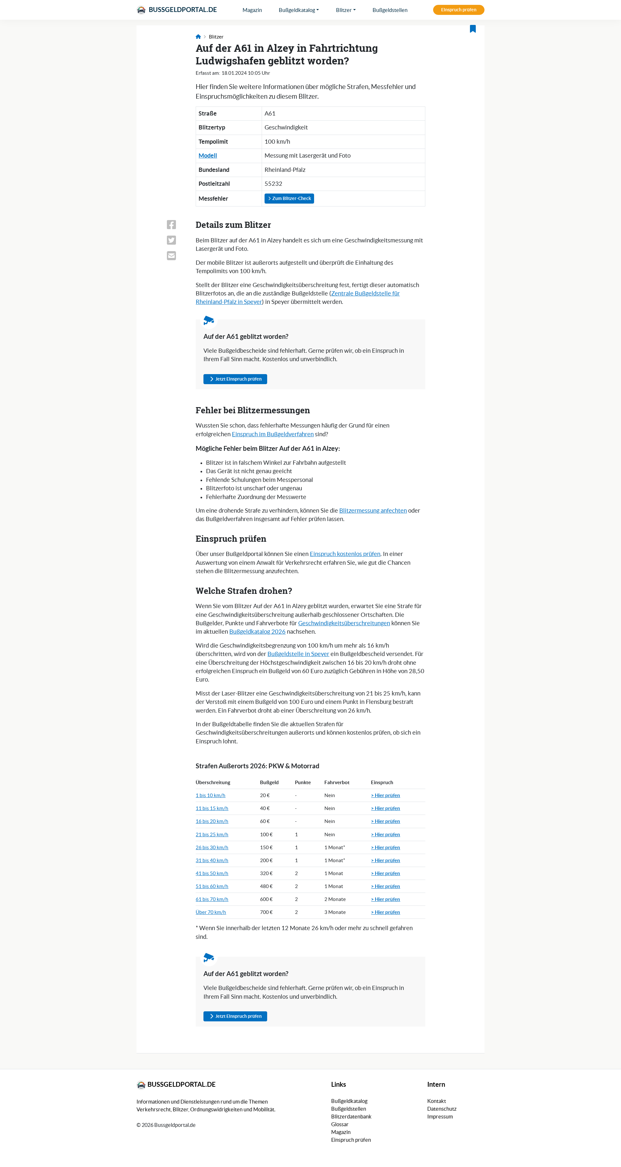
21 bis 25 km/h (212, 834)
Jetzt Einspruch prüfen (238, 379)
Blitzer (344, 10)
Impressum (440, 1116)
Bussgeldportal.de (182, 9)
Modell (208, 155)
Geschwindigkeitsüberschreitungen (344, 623)
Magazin (252, 10)
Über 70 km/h (211, 912)
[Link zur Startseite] (198, 36)
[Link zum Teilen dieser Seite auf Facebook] (177, 224)
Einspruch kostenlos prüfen (345, 554)
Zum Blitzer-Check (291, 198)
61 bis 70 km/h (212, 899)
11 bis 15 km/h (212, 808)
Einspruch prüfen (458, 9)
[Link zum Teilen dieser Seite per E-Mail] (177, 255)
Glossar (340, 1124)
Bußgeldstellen (390, 10)
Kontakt (436, 1101)
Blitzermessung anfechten (373, 510)
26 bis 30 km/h (212, 847)
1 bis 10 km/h (210, 795)
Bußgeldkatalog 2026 (257, 631)
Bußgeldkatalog (297, 10)
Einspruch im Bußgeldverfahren (273, 434)
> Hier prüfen (385, 795)
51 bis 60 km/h (212, 886)
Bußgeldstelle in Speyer (298, 654)
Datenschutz (442, 1109)
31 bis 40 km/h (212, 860)
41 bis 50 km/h (212, 873)
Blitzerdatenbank (351, 1116)
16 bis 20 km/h (212, 821)
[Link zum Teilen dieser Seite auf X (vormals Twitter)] (177, 240)
